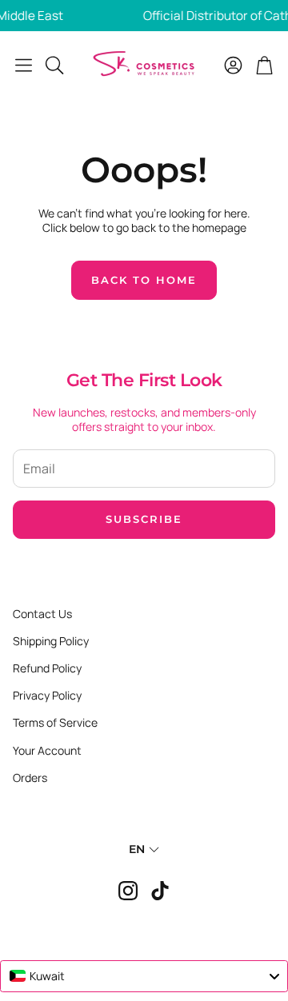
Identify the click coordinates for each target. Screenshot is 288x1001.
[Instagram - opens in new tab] (128, 890)
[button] (23, 64)
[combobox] (144, 976)
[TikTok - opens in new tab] (160, 890)
